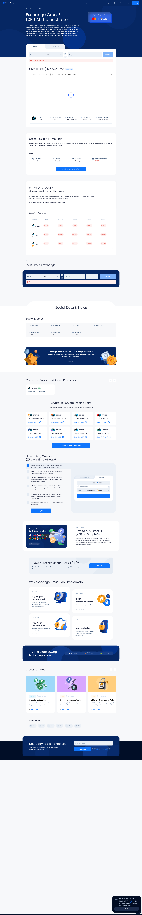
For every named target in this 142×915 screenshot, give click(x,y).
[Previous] (110, 380)
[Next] (114, 380)
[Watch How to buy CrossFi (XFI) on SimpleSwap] (46, 536)
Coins (62, 696)
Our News (32, 696)
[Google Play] (89, 653)
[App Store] (73, 653)
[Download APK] (105, 653)
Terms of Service (105, 749)
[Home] (26, 3)
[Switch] (65, 57)
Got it (126, 909)
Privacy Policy (95, 749)
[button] (48, 466)
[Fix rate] (65, 53)
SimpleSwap (34, 709)
